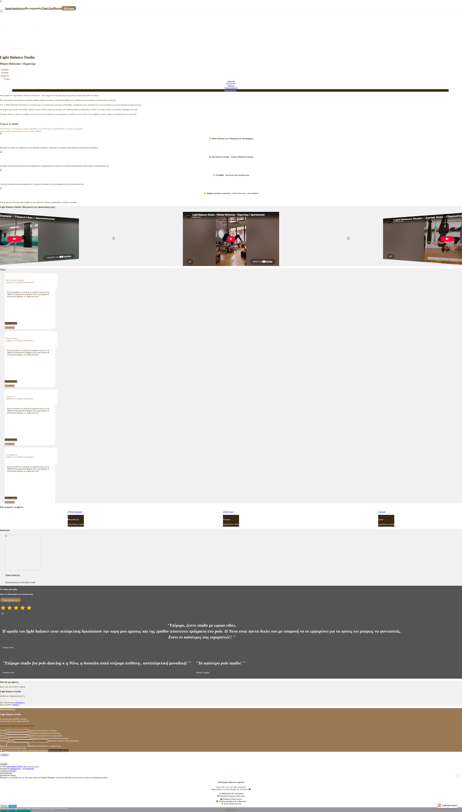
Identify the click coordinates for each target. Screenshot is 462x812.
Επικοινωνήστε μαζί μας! (58, 751)
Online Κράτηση (231, 88)
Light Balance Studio (14, 766)
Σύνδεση (4, 771)
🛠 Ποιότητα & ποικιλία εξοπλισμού (231, 796)
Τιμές (45, 8)
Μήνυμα (69, 8)
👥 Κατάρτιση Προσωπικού (231, 799)
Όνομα (2, 731)
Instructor (231, 81)
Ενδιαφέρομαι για (7, 741)
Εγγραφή (12, 771)
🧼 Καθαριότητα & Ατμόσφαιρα (231, 794)
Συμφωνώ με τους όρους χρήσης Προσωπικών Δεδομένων (25, 751)
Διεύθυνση (55, 8)
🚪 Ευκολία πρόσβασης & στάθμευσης (231, 801)
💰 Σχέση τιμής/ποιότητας (231, 804)
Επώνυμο (3, 733)
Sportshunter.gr (15, 769)
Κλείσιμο (4, 806)
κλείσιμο (4, 764)
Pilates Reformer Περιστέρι (31, 766)
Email (2, 736)
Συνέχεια (12, 806)
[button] (229, 264)
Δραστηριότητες (15, 8)
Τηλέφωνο (4, 738)
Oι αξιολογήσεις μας (10, 600)
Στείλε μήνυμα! (11, 323)
